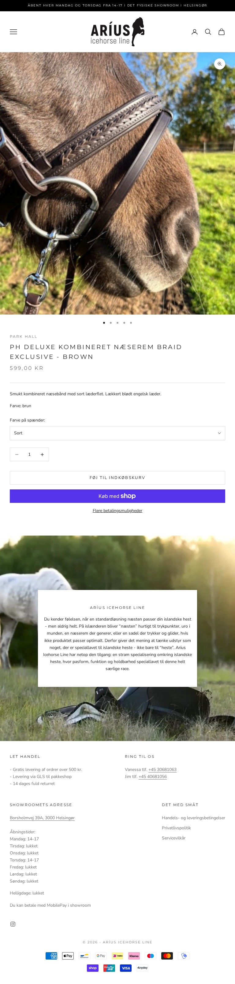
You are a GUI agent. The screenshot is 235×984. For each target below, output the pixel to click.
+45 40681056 (153, 776)
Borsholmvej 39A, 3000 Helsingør (42, 818)
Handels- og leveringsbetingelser (193, 818)
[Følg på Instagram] (13, 924)
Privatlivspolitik (176, 828)
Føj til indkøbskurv (117, 478)
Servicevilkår (173, 838)
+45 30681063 (162, 769)
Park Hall (23, 336)
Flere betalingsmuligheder (117, 511)
